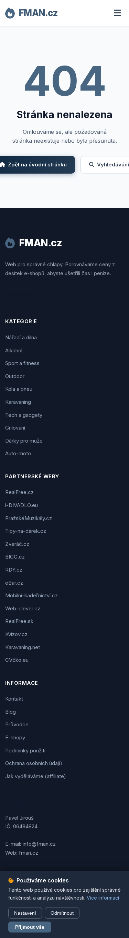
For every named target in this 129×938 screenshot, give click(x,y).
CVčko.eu (17, 660)
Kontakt (14, 698)
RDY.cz (13, 569)
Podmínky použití (25, 750)
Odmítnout (62, 913)
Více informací (103, 898)
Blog (10, 711)
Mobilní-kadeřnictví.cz (31, 595)
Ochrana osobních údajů (33, 763)
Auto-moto (18, 453)
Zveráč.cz (17, 544)
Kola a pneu (18, 389)
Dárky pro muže (24, 440)
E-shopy (15, 737)
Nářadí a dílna (21, 337)
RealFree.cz (19, 492)
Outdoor (14, 376)
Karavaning (18, 402)
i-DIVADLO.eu (21, 505)
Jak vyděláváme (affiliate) (35, 776)
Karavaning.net (22, 647)
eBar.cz (14, 582)
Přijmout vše (29, 927)
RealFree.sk (19, 621)
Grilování (15, 427)
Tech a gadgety (23, 415)
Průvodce (17, 724)
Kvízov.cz (16, 634)
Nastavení (25, 913)
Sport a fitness (22, 363)
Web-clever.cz (22, 608)
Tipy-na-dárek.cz (25, 531)
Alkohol (13, 350)
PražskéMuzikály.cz (28, 518)
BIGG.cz (15, 556)
